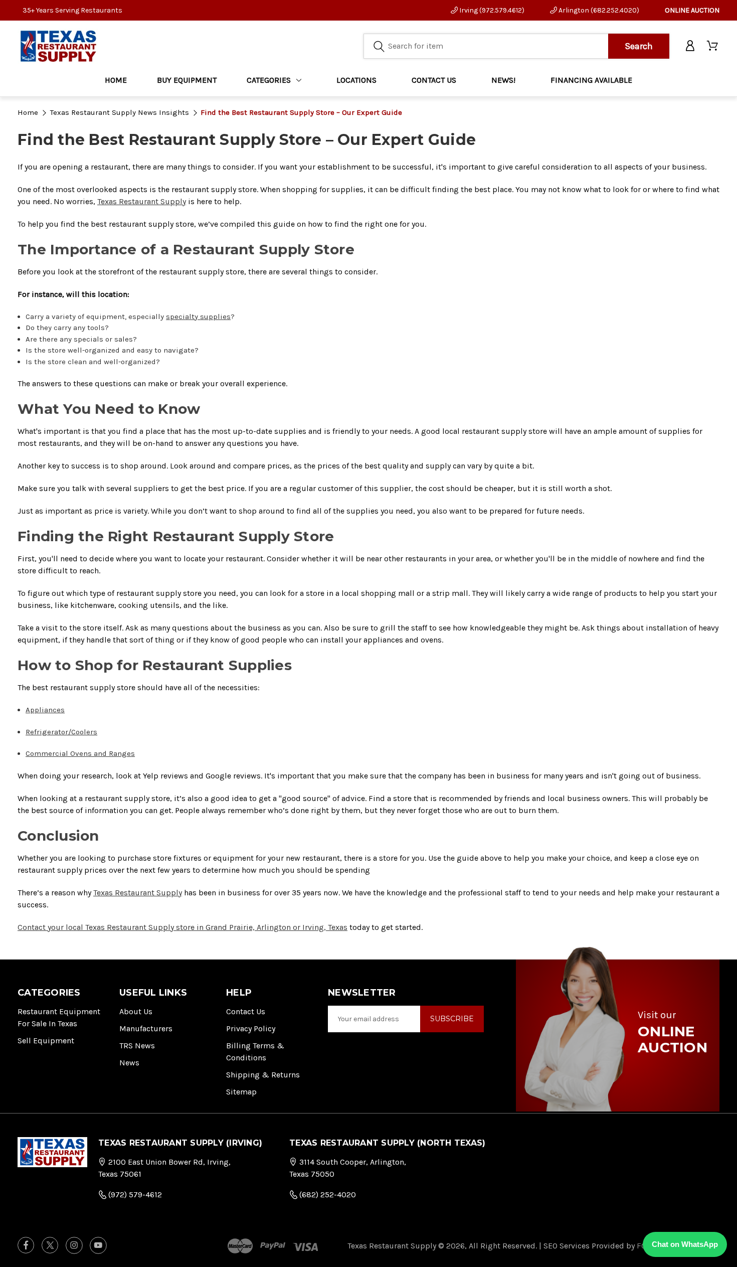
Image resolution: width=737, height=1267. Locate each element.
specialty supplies (198, 316)
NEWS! (503, 80)
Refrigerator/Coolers (61, 731)
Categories (269, 80)
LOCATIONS (356, 80)
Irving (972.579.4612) (491, 10)
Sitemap (241, 1091)
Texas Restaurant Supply (141, 201)
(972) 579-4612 (134, 1194)
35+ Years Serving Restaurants (72, 10)
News (129, 1062)
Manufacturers (145, 1028)
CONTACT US (434, 80)
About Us (135, 1011)
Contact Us (245, 1011)
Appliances (45, 709)
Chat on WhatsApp (685, 1244)
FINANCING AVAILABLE (591, 80)
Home (116, 80)
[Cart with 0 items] (713, 46)
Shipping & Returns (263, 1074)
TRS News (137, 1045)
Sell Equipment (46, 1040)
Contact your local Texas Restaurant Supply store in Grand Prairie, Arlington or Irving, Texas (182, 927)
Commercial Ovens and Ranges (80, 753)
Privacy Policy (250, 1028)
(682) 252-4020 (326, 1194)
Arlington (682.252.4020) (598, 10)
